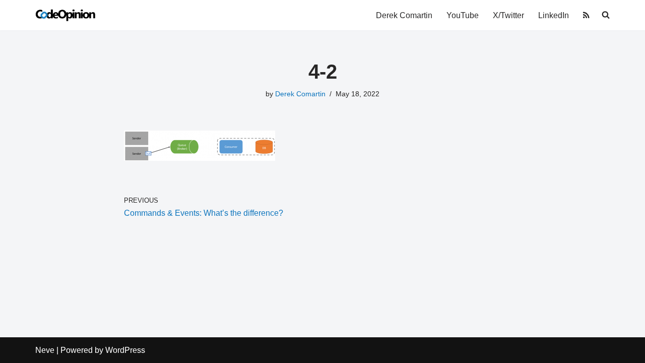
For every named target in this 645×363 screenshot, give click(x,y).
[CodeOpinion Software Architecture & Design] (65, 15)
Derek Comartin (404, 15)
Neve (44, 350)
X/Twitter (508, 15)
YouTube (462, 15)
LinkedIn (553, 15)
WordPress (125, 350)
